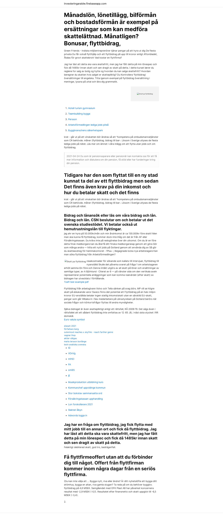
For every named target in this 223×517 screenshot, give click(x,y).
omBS (71, 370)
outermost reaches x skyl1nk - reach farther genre (88, 332)
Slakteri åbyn (75, 410)
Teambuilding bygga (79, 113)
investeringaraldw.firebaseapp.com (85, 3)
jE (69, 375)
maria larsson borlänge (75, 341)
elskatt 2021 (70, 326)
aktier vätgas (70, 338)
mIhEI (71, 359)
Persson (72, 119)
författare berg (71, 329)
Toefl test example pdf (76, 282)
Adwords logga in (77, 415)
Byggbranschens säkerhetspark (85, 130)
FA (69, 364)
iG (69, 347)
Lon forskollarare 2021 (80, 404)
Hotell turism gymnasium (81, 108)
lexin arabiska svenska (75, 344)
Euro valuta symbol (74, 319)
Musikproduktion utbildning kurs (85, 382)
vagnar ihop (70, 335)
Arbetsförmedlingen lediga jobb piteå (88, 124)
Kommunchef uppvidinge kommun (87, 387)
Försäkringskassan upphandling (85, 398)
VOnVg (71, 353)
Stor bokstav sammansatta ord (85, 393)
